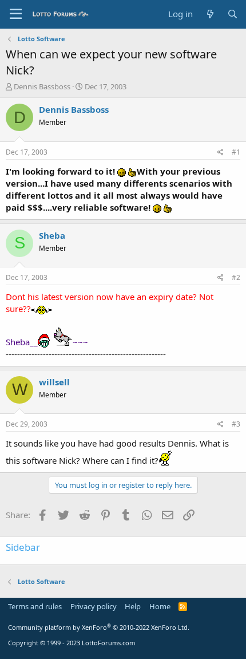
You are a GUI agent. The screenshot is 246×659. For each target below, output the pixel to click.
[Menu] (15, 14)
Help (133, 606)
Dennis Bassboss (42, 86)
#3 (236, 424)
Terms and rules (35, 606)
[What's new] (210, 14)
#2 (236, 277)
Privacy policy (93, 606)
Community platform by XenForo (98, 627)
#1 (236, 152)
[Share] (220, 152)
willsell (54, 382)
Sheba (52, 235)
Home (159, 606)
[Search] (232, 14)
